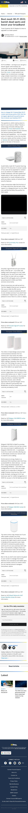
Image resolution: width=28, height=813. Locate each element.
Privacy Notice (21, 631)
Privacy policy (14, 781)
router (8, 72)
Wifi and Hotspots (20, 14)
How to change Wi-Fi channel (10, 112)
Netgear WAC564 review (16, 507)
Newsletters (14, 790)
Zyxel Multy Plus (13, 243)
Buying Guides (23, 36)
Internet (9, 14)
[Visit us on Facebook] (5, 763)
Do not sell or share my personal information (14, 801)
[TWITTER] (10, 647)
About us (14, 772)
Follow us (16, 60)
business (17, 129)
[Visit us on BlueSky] (19, 763)
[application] (14, 203)
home (10, 129)
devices (5, 140)
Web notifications (14, 784)
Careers (14, 795)
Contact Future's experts (14, 769)
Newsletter (24, 60)
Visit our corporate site (20, 748)
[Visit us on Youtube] (14, 763)
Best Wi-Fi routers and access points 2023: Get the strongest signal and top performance (13, 114)
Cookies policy (14, 787)
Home (3, 14)
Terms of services (19, 629)
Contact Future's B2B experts (14, 798)
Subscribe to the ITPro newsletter (18, 6)
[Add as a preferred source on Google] (6, 753)
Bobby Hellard (10, 35)
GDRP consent (14, 792)
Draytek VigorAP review (16, 326)
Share (4, 60)
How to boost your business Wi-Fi (11, 118)
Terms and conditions (14, 778)
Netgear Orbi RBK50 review (17, 418)
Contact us (14, 775)
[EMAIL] (14, 647)
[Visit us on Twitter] (10, 763)
